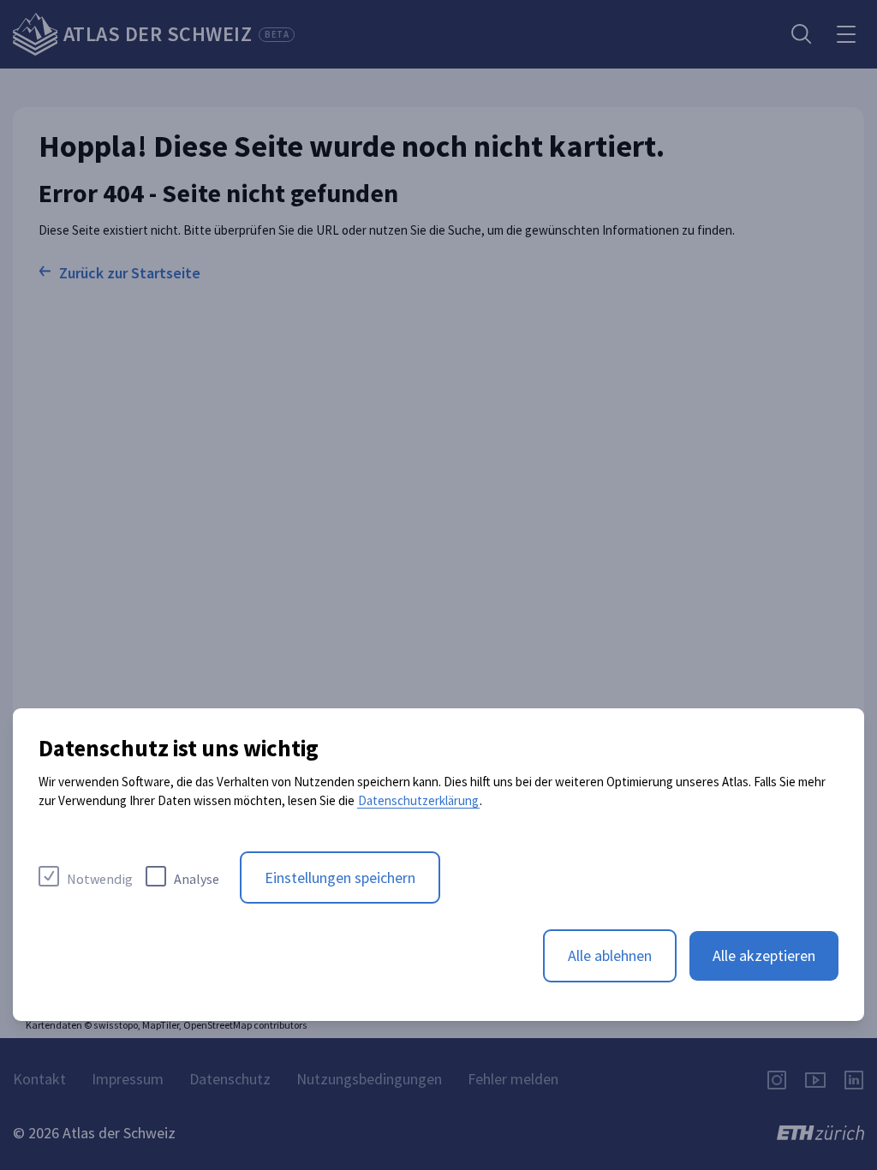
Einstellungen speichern (340, 877)
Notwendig (100, 878)
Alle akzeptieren (764, 955)
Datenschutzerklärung (418, 800)
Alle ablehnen (610, 955)
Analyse (196, 878)
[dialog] (438, 864)
